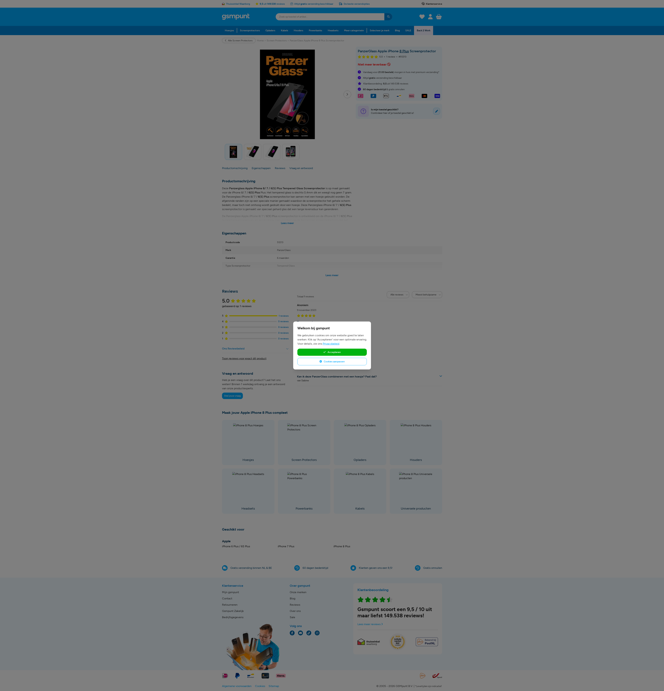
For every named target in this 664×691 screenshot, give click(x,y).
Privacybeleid (331, 343)
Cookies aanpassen (334, 361)
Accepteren (334, 352)
